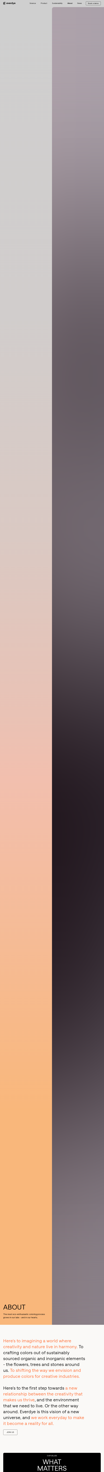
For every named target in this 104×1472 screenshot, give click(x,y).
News (79, 3)
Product (44, 3)
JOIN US (10, 1432)
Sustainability (57, 3)
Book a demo (93, 3)
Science (33, 3)
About (70, 3)
